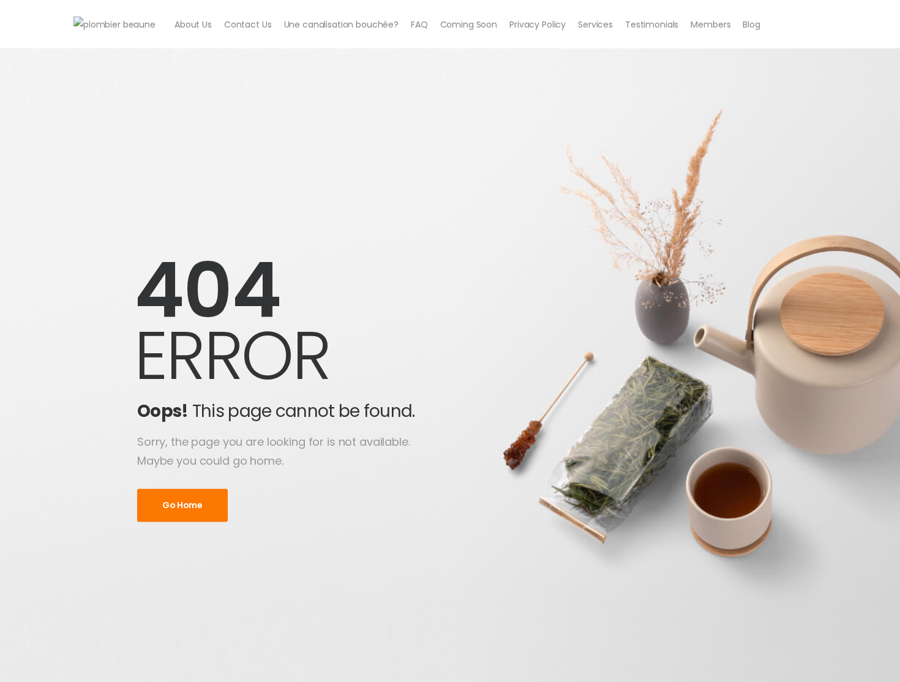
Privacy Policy (537, 24)
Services (595, 24)
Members (710, 24)
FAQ (419, 24)
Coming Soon (468, 24)
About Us (193, 24)
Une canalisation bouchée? (341, 24)
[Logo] (114, 24)
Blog (751, 24)
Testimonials (651, 24)
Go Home (182, 506)
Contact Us (248, 24)
